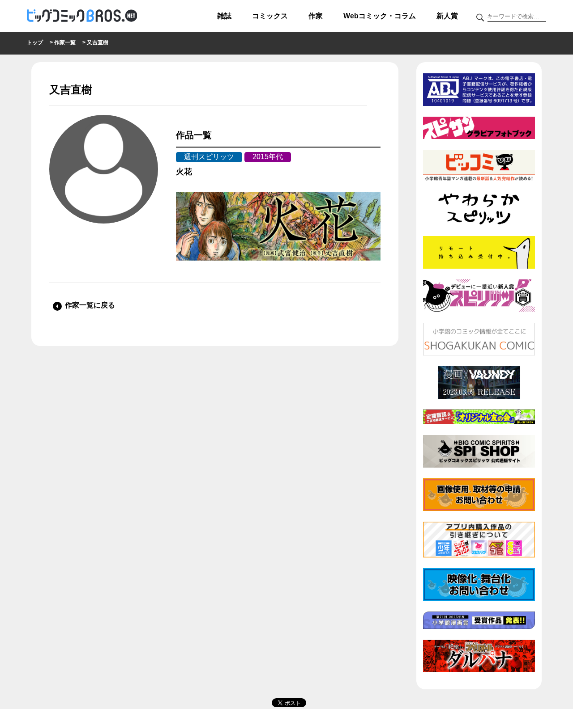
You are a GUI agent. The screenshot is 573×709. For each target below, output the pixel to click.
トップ (35, 42)
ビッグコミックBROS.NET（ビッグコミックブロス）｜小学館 (82, 16)
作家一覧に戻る (90, 305)
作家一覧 (65, 42)
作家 (315, 16)
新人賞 (447, 16)
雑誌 (224, 16)
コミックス (270, 16)
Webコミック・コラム (379, 16)
